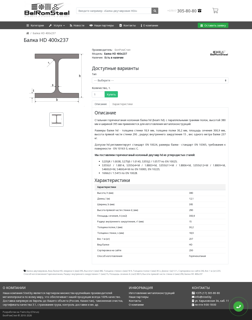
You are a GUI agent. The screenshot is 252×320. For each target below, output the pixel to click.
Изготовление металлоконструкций (152, 293)
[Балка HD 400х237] (56, 78)
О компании (136, 304)
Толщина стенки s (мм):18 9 (118, 270)
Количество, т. (101, 88)
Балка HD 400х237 (44, 33)
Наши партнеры (139, 297)
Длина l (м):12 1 (169, 270)
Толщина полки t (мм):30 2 (146, 270)
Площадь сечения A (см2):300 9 (125, 274)
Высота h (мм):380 (93, 270)
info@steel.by (203, 297)
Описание (101, 104)
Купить (111, 94)
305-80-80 (182, 11)
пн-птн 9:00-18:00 (205, 304)
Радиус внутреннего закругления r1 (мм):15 (86, 274)
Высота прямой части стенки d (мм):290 (162, 274)
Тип (94, 74)
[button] (35, 25)
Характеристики (122, 104)
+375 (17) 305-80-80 (208, 293)
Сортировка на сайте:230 (191, 270)
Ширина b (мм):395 (73, 270)
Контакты (135, 300)
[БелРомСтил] (47, 10)
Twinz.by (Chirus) (29, 312)
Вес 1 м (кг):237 (212, 270)
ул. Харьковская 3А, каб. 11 (212, 300)
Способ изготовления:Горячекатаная (43, 274)
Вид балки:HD (55, 270)
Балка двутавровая (37, 270)
